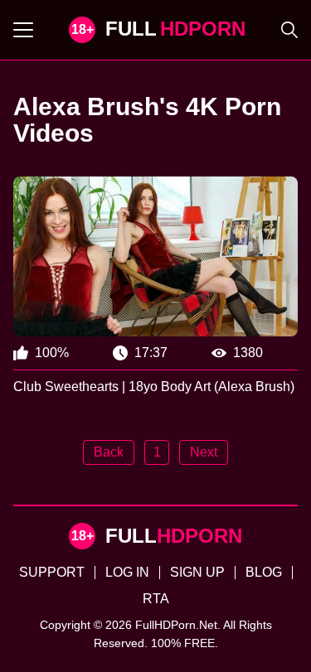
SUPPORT (52, 572)
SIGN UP (197, 572)
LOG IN (127, 572)
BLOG (263, 572)
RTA (156, 599)
